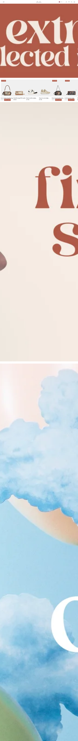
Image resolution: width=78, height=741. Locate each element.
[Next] (76, 90)
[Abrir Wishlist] (69, 2)
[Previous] (2, 90)
